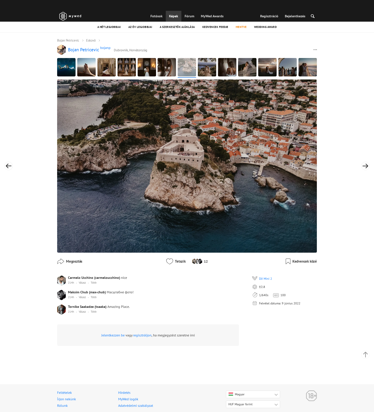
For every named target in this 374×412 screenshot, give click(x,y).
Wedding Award (265, 27)
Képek (173, 16)
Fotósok (156, 16)
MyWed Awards (212, 16)
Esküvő (91, 40)
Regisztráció (269, 16)
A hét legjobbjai (109, 27)
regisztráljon (142, 335)
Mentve (241, 27)
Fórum (189, 16)
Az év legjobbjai (140, 27)
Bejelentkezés (295, 16)
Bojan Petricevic (68, 40)
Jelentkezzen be (113, 335)
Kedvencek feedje (215, 27)
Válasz (82, 282)
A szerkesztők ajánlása (177, 27)
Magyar (240, 394)
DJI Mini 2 (265, 279)
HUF (240, 404)
